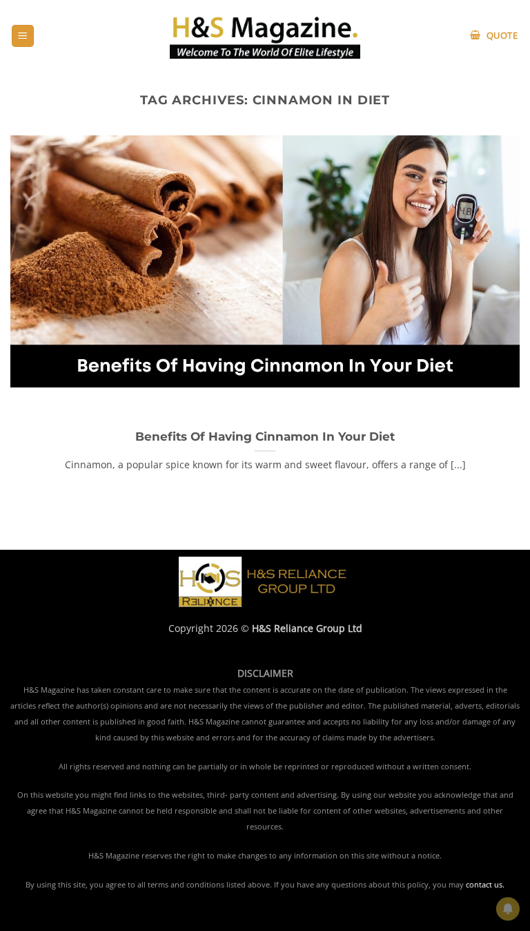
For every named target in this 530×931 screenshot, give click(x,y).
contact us (484, 885)
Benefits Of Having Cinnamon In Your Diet (265, 436)
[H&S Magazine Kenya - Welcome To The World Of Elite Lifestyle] (265, 35)
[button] (23, 36)
